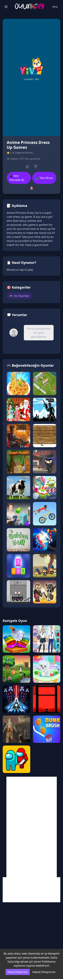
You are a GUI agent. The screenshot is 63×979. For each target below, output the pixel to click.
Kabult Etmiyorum (43, 972)
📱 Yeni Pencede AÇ (16, 178)
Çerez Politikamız (45, 961)
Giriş (55, 6)
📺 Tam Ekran (44, 178)
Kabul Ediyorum (18, 972)
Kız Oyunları (19, 296)
